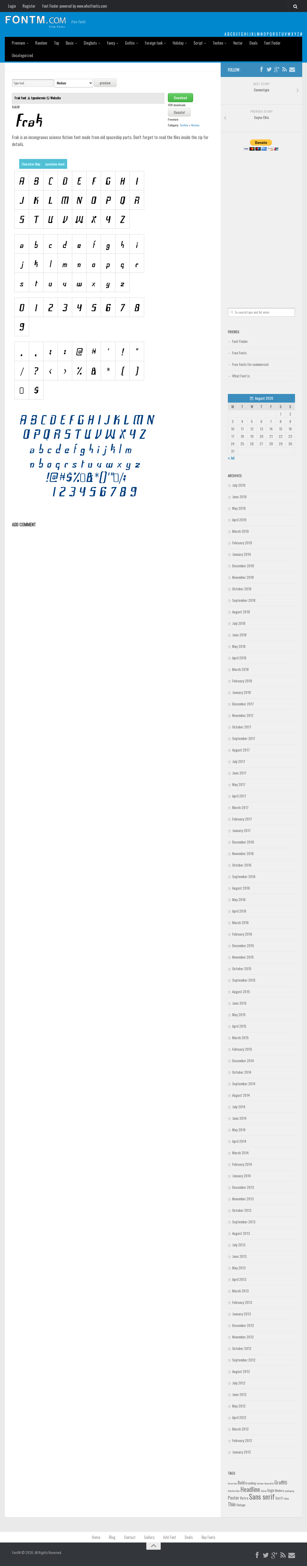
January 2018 (241, 692)
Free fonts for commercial (250, 364)
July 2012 (238, 1382)
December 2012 (243, 1325)
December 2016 (243, 842)
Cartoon (260, 1483)
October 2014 (241, 1072)
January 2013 (241, 1313)
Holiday (178, 43)
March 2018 (240, 669)
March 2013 (240, 1290)
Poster (233, 1497)
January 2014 (241, 1175)
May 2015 (239, 1014)
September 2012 (243, 1359)
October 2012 (241, 1348)
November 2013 (243, 1198)
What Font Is (241, 375)
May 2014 (239, 1129)
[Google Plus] (277, 69)
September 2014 (243, 1083)
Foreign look (154, 43)
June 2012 (239, 1394)
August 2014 (241, 1095)
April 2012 (239, 1417)
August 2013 (241, 1233)
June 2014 (239, 1118)
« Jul (231, 457)
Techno (218, 43)
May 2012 (239, 1405)
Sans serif (262, 1496)
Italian (264, 1491)
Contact (130, 1537)
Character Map (31, 163)
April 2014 (239, 1141)
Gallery (149, 1537)
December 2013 (243, 1187)
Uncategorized (22, 55)
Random (41, 43)
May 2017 (238, 784)
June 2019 (239, 496)
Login (12, 6)
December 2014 (243, 1060)
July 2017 (238, 761)
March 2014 (240, 1152)
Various (195, 125)
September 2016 (243, 876)
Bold (241, 1482)
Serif (279, 1498)
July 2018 (238, 623)
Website (55, 97)
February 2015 (242, 1049)
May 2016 (239, 899)
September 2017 (243, 738)
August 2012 (241, 1371)
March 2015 (240, 1037)
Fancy (111, 43)
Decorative (269, 1483)
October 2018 (241, 588)
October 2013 (241, 1210)
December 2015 (243, 945)
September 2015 (243, 980)
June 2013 (239, 1256)
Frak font (21, 97)
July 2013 (238, 1244)
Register (29, 6)
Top (56, 43)
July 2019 (238, 485)
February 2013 (242, 1302)
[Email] (292, 69)
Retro (244, 1498)
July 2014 (238, 1106)
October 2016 (241, 865)
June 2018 (239, 634)
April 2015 (239, 1026)
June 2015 (239, 1003)
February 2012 (242, 1440)
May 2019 (239, 508)
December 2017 (243, 703)
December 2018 (243, 565)
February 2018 (242, 680)
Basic (70, 43)
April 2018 (239, 657)
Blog (112, 1537)
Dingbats (90, 43)
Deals (253, 43)
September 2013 (243, 1221)
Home (96, 1537)
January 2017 (241, 830)
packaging (289, 1491)
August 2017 (241, 749)
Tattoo (286, 1498)
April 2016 (239, 911)
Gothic (130, 43)
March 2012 (240, 1428)
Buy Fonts (208, 1537)
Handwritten (234, 1491)
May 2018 (239, 646)
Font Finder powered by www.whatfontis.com (74, 6)
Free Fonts (239, 352)
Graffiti (280, 1482)
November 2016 (243, 853)
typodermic (38, 97)
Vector (238, 43)
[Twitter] (269, 69)
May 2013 (239, 1267)
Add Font (169, 1537)
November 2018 (243, 577)
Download (180, 97)
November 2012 (243, 1336)
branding (250, 1483)
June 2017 (239, 772)
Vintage (240, 1504)
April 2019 (239, 519)
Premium (18, 43)
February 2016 (242, 934)
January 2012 (241, 1452)
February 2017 (242, 818)
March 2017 (240, 807)
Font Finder (272, 43)
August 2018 (241, 611)
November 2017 (243, 715)
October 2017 (241, 726)
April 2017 (239, 795)
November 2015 (243, 957)
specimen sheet (55, 163)
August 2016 (241, 888)
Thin (232, 1504)
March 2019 (240, 531)
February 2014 (242, 1164)
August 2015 (241, 991)
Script (198, 43)
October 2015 (241, 968)
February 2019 (242, 542)
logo (270, 1490)
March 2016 (240, 922)
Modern (279, 1490)
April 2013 (239, 1279)
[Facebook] (261, 69)
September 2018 (243, 600)
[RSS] (284, 69)
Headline (250, 1489)
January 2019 (241, 554)
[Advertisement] (261, 224)
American (232, 1483)
